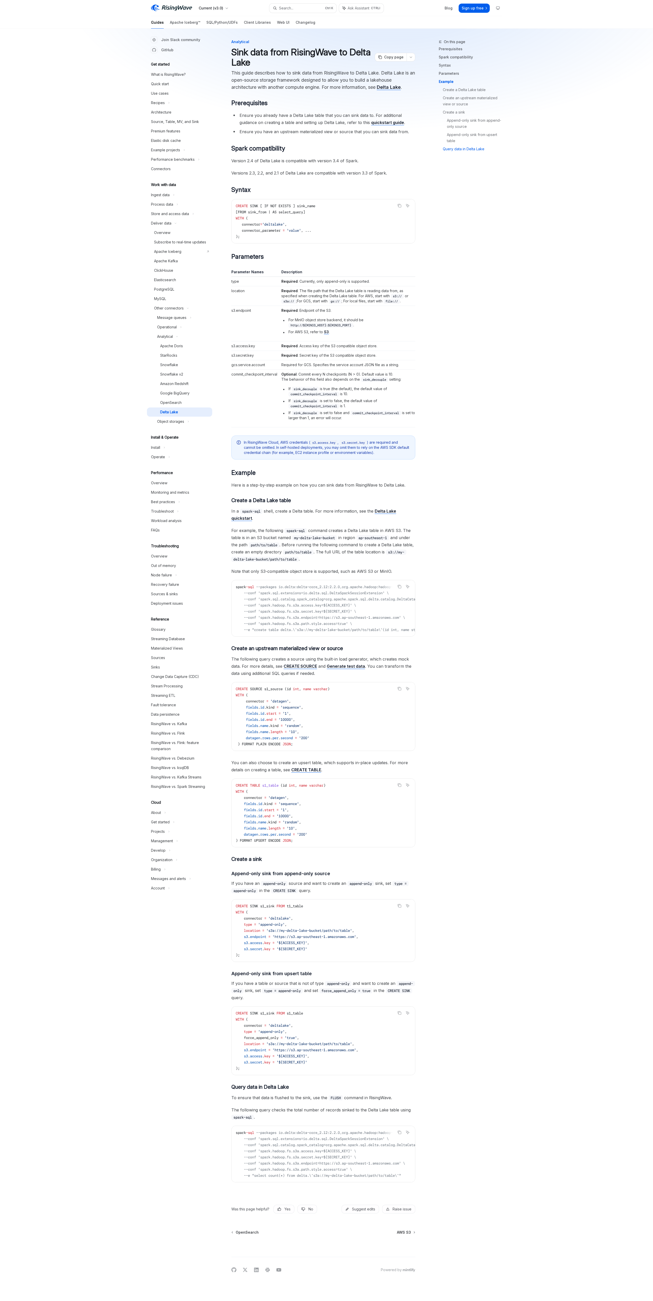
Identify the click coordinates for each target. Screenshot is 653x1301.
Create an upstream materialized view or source (470, 101)
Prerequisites (450, 49)
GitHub (167, 50)
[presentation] (323, 608)
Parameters (449, 73)
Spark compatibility (456, 57)
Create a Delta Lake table (464, 90)
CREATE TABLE (306, 769)
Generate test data (346, 666)
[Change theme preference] (498, 8)
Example (446, 81)
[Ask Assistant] (407, 205)
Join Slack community (180, 40)
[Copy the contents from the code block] (399, 205)
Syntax (445, 65)
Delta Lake (389, 87)
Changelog (305, 22)
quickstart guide (387, 122)
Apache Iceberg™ (185, 22)
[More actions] (411, 57)
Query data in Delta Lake (463, 149)
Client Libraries (257, 22)
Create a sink (454, 112)
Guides (157, 22)
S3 (326, 332)
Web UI (283, 22)
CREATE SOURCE (300, 666)
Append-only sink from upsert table (472, 137)
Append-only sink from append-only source (474, 123)
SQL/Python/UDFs (222, 22)
